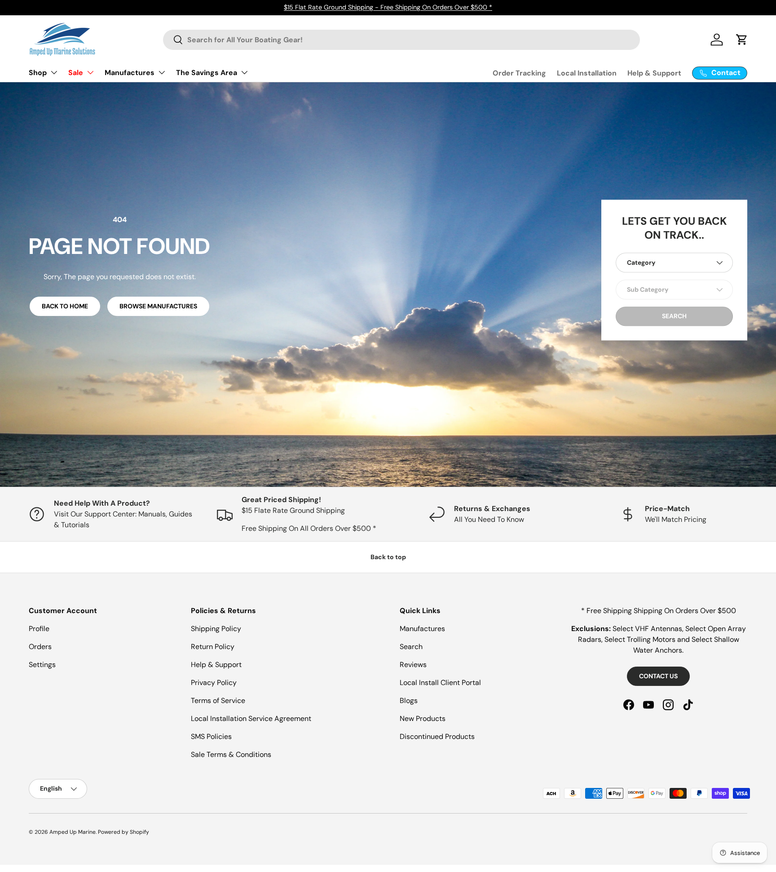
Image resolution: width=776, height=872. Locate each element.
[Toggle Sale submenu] (90, 72)
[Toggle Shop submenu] (53, 72)
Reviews (413, 664)
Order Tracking (519, 73)
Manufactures (129, 72)
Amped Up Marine (72, 832)
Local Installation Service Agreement (251, 718)
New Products (422, 718)
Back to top (388, 557)
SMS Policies (211, 736)
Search (411, 646)
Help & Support (654, 73)
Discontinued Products (437, 736)
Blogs (409, 700)
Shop (38, 72)
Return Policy (212, 646)
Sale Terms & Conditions (231, 754)
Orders (40, 646)
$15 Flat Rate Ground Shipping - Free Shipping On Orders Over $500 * (388, 7)
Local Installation (587, 73)
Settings (42, 664)
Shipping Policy (216, 628)
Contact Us (658, 676)
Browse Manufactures (158, 306)
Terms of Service (218, 700)
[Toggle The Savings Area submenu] (244, 72)
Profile (39, 628)
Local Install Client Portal (440, 682)
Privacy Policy (214, 682)
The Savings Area (206, 72)
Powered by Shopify (123, 832)
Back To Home (65, 306)
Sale (75, 72)
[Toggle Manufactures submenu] (161, 72)
